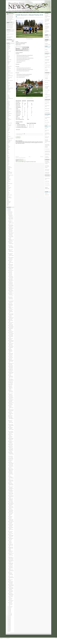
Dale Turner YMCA (47, 80)
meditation (8, 129)
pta (7, 154)
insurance (8, 120)
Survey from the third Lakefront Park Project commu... (10, 344)
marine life (8, 128)
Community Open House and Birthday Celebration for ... (11, 380)
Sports (36, 12)
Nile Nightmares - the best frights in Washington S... (10, 442)
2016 (8, 623)
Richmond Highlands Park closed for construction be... (10, 582)
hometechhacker (9, 115)
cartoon (8, 64)
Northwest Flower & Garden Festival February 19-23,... (10, 367)
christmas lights (9, 68)
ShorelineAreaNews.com (19, 159)
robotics (8, 164)
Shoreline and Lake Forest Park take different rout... (10, 265)
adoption (8, 49)
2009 (8, 631)
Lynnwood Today (47, 181)
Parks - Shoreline (47, 122)
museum (8, 134)
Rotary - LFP (46, 84)
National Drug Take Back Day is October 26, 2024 (10, 447)
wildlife (8, 204)
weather (8, 200)
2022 (8, 617)
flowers (8, 94)
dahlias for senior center (10, 80)
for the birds (8, 97)
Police (29, 12)
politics (8, 151)
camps (8, 60)
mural (7, 133)
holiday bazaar (8, 111)
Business (18, 12)
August (9, 607)
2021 (8, 618)
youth (7, 205)
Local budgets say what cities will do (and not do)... (10, 370)
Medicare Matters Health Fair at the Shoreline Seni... (10, 305)
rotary (7, 165)
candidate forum (9, 61)
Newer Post (17, 156)
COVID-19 (8, 45)
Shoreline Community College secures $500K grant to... (10, 470)
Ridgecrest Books (47, 108)
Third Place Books (47, 112)
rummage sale (8, 166)
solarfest (8, 180)
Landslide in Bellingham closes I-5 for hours (10, 308)
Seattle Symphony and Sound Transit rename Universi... (10, 277)
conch (7, 76)
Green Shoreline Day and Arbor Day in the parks (10, 328)
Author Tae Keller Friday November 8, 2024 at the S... (11, 280)
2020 (8, 619)
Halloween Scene (10, 415)
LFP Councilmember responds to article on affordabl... (10, 588)
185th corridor (8, 44)
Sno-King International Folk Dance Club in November (11, 341)
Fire (32, 12)
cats (7, 65)
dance (7, 81)
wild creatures (8, 202)
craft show (8, 78)
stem (7, 184)
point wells (8, 149)
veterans (8, 199)
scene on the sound (9, 167)
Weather (44, 12)
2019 (8, 620)
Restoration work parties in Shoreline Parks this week (10, 558)
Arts (25, 12)
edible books (8, 85)
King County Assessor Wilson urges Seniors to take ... (11, 364)
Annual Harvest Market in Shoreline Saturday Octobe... (11, 463)
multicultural (8, 132)
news (7, 137)
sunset (8, 189)
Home (8, 12)
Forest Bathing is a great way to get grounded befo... (10, 283)
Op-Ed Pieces (46, 51)
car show (8, 63)
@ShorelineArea (20, 160)
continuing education (9, 77)
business (8, 58)
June (9, 609)
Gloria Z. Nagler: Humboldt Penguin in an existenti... (10, 491)
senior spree (8, 171)
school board (8, 169)
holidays (8, 112)
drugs (7, 84)
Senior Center (8, 48)
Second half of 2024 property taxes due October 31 (10, 507)
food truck (8, 96)
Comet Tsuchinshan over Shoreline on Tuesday (10, 336)
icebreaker (8, 118)
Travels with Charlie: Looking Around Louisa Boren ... (10, 525)
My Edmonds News (47, 176)
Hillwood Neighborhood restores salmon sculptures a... (11, 504)
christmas (8, 67)
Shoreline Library (47, 110)
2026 (8, 208)
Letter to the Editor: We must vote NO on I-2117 (10, 237)
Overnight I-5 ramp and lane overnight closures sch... (10, 494)
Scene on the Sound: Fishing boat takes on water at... (10, 314)
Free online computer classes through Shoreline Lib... (10, 229)
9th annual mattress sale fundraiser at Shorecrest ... (10, 591)
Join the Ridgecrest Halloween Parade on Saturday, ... (10, 450)
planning (8, 145)
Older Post (41, 156)
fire (7, 93)
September (9, 606)
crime (7, 79)
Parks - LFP (46, 120)
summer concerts (9, 187)
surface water (8, 190)
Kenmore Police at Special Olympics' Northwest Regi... (10, 510)
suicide (8, 186)
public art (8, 155)
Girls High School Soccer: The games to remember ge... (11, 333)
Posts (47, 193)
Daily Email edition (18, 161)
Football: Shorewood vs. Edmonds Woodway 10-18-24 (10, 488)
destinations (8, 82)
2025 (8, 209)
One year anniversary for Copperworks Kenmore (10, 347)
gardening (8, 103)
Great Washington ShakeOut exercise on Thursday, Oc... (10, 594)
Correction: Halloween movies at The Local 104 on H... (10, 258)
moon (7, 131)
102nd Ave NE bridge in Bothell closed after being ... (10, 439)
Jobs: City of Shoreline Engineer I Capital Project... (10, 535)
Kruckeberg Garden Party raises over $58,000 (10, 548)
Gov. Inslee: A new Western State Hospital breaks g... (11, 567)
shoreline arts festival (9, 172)
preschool (8, 153)
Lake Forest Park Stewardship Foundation (47, 87)
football (19, 134)
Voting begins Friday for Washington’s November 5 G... (10, 564)
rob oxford (8, 163)
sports (7, 182)
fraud (7, 99)
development (8, 83)
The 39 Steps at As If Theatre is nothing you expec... (10, 481)
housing (8, 116)
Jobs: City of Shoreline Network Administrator (10, 538)
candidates (8, 62)
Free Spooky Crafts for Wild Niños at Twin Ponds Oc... (10, 499)
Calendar (46, 41)
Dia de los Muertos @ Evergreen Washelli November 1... (11, 585)
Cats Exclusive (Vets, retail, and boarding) (47, 166)
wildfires (8, 203)
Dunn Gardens (8, 46)
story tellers (8, 185)
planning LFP (8, 146)
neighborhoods (8, 136)
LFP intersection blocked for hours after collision (10, 357)
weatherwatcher (9, 201)
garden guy (8, 102)
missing (8, 130)
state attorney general (9, 183)
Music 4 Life (46, 82)
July (9, 608)
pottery (8, 152)
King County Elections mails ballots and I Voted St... (11, 497)
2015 (8, 624)
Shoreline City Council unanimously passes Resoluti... (11, 404)
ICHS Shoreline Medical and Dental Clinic (47, 134)
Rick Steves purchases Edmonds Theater (47, 16)
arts (7, 50)
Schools (40, 12)
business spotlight (9, 59)
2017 (8, 622)
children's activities (9, 66)
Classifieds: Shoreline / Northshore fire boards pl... (10, 373)
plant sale (8, 147)
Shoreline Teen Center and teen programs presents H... (11, 410)
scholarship (8, 168)
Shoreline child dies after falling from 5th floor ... (11, 578)
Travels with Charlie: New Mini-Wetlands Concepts (10, 425)
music (7, 135)
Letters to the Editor (47, 47)
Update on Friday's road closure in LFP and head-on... (11, 291)
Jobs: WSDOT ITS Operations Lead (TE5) (10, 545)
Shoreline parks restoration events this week (10, 413)
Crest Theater (46, 54)
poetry (7, 148)
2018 (8, 621)
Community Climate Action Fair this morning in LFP (10, 354)
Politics (22, 12)
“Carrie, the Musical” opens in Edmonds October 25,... (10, 432)
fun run (8, 100)
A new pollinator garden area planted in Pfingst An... (11, 288)
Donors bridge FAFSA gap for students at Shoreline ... (10, 561)
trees (7, 198)
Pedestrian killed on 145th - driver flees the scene (10, 219)
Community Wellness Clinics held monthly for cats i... (11, 323)
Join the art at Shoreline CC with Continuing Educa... (11, 519)
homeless (8, 114)
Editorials (46, 49)
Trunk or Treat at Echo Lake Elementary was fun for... (11, 302)
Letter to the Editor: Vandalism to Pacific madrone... (10, 395)
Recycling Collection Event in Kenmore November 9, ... (10, 226)
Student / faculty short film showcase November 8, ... (11, 522)
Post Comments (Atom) (22, 157)
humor (7, 117)
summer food (8, 188)
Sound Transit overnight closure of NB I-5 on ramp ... (11, 317)
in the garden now (9, 119)
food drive (8, 95)
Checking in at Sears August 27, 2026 (47, 31)
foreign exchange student (10, 98)
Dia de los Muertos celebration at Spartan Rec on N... (11, 216)
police (7, 150)
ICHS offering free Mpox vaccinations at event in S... (10, 398)
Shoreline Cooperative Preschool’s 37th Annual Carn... (11, 268)
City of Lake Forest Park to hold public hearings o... (10, 466)
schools (8, 170)
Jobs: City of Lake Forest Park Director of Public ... (11, 532)
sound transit (8, 181)
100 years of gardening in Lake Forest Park (10, 551)
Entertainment (13, 12)
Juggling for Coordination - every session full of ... (11, 240)
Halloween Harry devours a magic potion (10, 320)
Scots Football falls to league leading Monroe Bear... (11, 401)
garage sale (8, 101)
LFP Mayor (8, 47)
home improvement (9, 113)
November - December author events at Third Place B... (11, 234)
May (9, 610)
